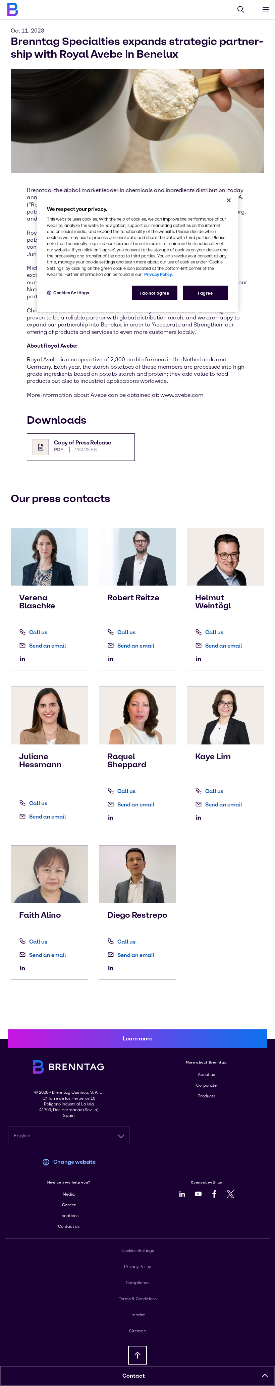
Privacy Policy (137, 1266)
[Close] (228, 200)
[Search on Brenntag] (241, 9)
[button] (265, 1376)
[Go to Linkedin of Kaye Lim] (200, 817)
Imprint (137, 1315)
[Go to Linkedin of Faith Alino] (24, 968)
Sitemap (137, 1331)
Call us (38, 632)
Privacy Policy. (158, 274)
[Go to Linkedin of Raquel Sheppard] (112, 817)
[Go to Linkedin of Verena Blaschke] (24, 658)
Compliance (138, 1282)
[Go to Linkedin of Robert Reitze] (112, 658)
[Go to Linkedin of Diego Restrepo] (112, 968)
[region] (137, 252)
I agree (205, 293)
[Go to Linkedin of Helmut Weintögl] (200, 658)
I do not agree (154, 293)
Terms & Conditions (138, 1299)
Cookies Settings (71, 292)
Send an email (47, 646)
